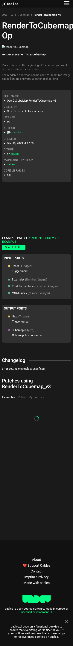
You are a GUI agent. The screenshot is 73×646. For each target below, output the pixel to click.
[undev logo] (36, 602)
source (15, 154)
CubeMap (23, 15)
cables (11, 164)
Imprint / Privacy (36, 577)
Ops (4, 15)
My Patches (36, 397)
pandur (17, 132)
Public (22, 397)
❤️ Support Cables (36, 565)
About (36, 560)
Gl (12, 15)
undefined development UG (36, 612)
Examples (8, 397)
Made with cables (36, 583)
